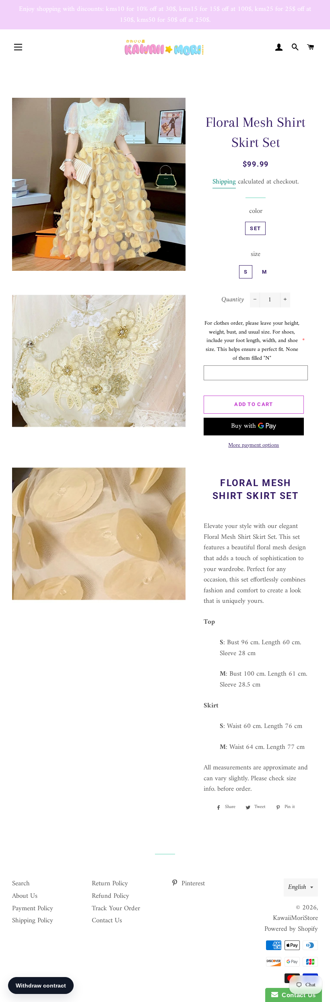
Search (21, 884)
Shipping (224, 182)
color (255, 211)
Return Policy (110, 884)
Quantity (232, 300)
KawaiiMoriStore (295, 918)
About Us (24, 896)
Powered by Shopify (291, 929)
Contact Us (107, 921)
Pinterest (192, 884)
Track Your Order (116, 909)
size (255, 254)
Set (255, 228)
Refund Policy (110, 896)
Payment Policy (32, 909)
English (297, 887)
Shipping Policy (32, 921)
